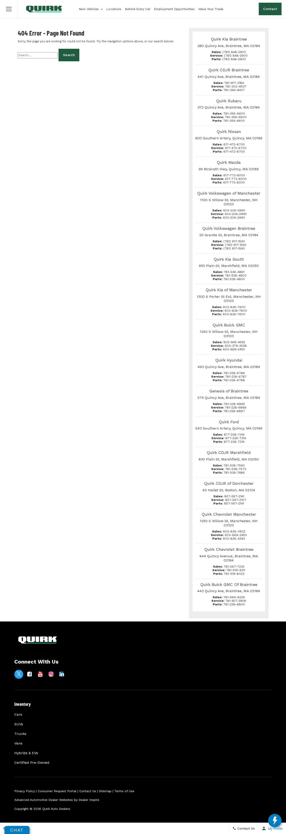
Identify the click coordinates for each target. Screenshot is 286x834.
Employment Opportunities (174, 9)
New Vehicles (89, 9)
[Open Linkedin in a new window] (61, 674)
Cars (18, 714)
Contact (270, 9)
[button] (9, 9)
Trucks (20, 734)
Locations (113, 9)
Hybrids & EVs (26, 753)
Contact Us (87, 791)
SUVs (18, 724)
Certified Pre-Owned (31, 762)
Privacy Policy (24, 791)
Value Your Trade (210, 9)
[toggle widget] (275, 820)
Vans (18, 743)
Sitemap (105, 791)
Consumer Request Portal (57, 791)
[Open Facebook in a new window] (29, 674)
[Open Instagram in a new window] (50, 674)
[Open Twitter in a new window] (18, 674)
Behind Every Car (137, 9)
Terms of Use (124, 791)
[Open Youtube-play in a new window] (40, 674)
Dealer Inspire (89, 800)
